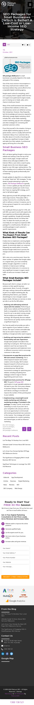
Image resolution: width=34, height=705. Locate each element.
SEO (8, 44)
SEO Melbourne (19, 694)
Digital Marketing (23, 481)
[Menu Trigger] (30, 4)
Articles (5, 481)
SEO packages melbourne (10, 430)
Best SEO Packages (8, 425)
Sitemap (19, 691)
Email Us (7, 646)
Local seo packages (8, 427)
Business (13, 481)
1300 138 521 (8, 649)
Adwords (6, 477)
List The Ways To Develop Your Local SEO (15, 440)
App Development (17, 477)
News (5, 485)
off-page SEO (19, 382)
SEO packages (7, 428)
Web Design (18, 488)
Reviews (11, 485)
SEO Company (7, 488)
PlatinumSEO (15, 696)
